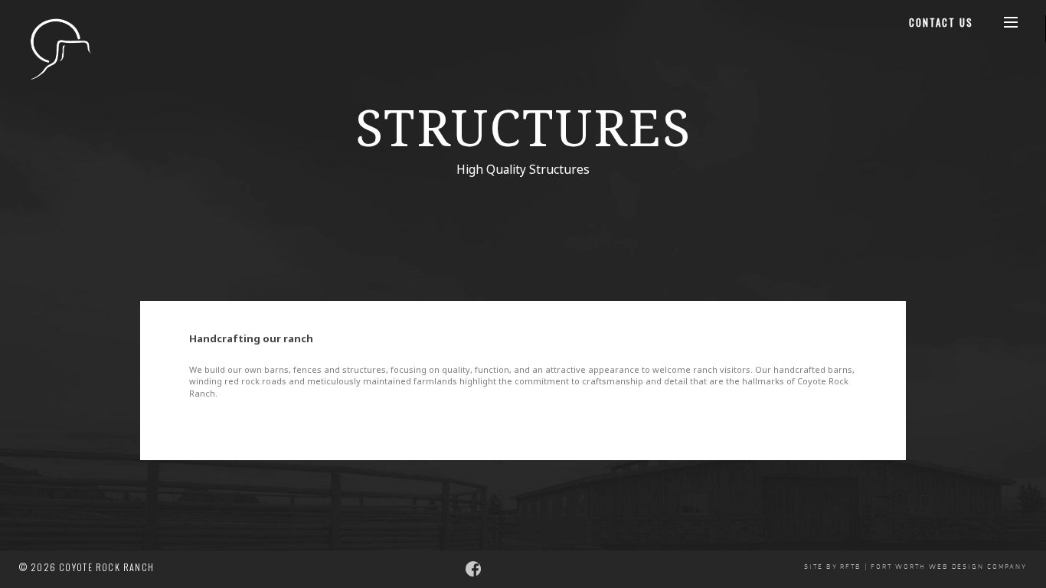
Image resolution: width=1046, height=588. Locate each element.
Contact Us (941, 22)
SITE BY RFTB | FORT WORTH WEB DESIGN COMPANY (915, 567)
